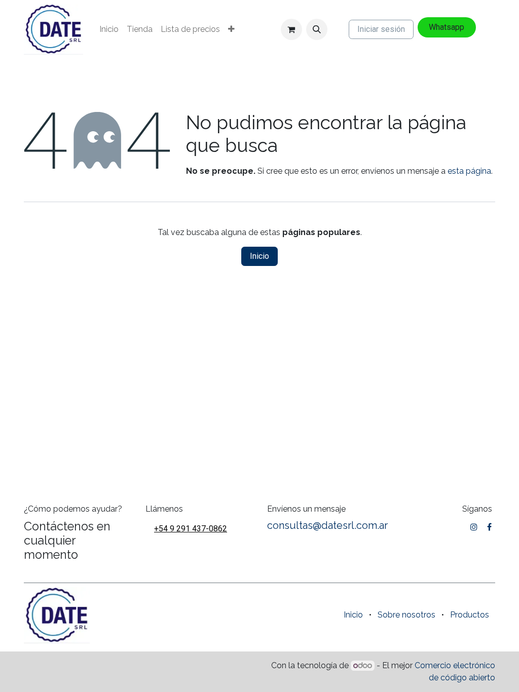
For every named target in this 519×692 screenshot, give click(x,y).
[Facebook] (489, 527)
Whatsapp (446, 27)
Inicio (259, 256)
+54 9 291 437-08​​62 (190, 528)
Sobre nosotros (406, 615)
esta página (469, 171)
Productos (469, 615)
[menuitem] (109, 29)
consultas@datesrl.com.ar (327, 525)
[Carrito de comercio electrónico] (291, 29)
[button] (316, 29)
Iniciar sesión (381, 29)
